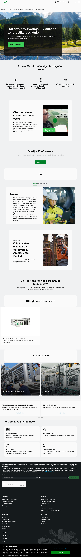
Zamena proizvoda (7, 505)
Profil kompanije (6, 519)
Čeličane (46, 391)
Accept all (60, 552)
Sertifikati (43, 524)
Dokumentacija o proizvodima (9, 499)
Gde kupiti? (44, 505)
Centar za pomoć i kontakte (48, 499)
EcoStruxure (44, 517)
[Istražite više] (40, 162)
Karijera (4, 517)
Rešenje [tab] (39, 183)
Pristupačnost (5, 524)
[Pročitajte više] (20, 413)
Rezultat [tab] (45, 183)
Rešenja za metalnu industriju (13, 391)
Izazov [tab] (35, 183)
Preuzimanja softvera (7, 501)
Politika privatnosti (49, 471)
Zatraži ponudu (45, 503)
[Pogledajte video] (16, 44)
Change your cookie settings (60, 548)
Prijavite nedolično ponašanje (9, 521)
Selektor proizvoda (7, 503)
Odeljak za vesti (6, 526)
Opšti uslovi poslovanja (47, 508)
